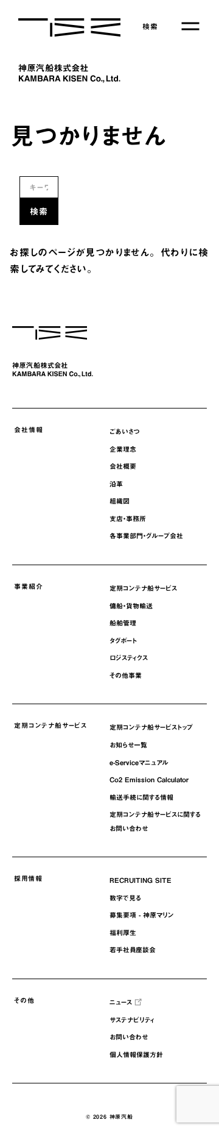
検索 (150, 26)
